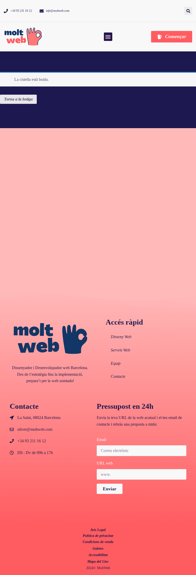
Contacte (118, 376)
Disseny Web (121, 337)
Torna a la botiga (18, 99)
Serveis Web (120, 350)
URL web (105, 463)
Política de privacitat (98, 536)
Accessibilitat (98, 555)
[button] (188, 11)
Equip (115, 363)
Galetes (98, 548)
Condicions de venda (98, 542)
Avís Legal (98, 530)
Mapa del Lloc (98, 561)
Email (101, 439)
